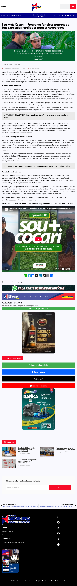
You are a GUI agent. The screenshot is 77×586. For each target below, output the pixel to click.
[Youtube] (65, 15)
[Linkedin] (68, 15)
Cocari (8, 282)
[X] (36, 276)
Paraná (26, 282)
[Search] (73, 6)
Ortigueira (21, 282)
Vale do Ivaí (32, 282)
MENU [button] (5, 6)
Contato (5, 527)
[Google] (73, 15)
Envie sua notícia (7, 531)
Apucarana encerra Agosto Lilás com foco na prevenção (65, 448)
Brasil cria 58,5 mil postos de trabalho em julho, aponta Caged (26, 449)
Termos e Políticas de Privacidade (13, 542)
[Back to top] (38, 577)
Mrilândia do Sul (14, 282)
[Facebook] (57, 15)
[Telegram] (70, 15)
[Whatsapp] (55, 15)
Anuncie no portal (8, 535)
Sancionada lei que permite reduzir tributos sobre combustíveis (27, 461)
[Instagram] (60, 15)
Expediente (6, 538)
